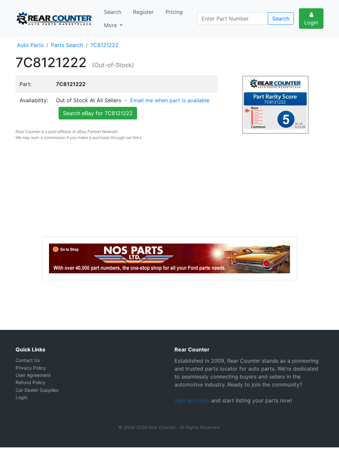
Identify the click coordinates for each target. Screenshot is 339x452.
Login (311, 22)
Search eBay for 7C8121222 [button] (98, 113)
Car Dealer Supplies (37, 390)
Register (143, 12)
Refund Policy (30, 382)
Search (112, 12)
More (111, 25)
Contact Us (28, 360)
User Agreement (33, 375)
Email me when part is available (170, 100)
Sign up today (192, 400)
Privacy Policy (31, 368)
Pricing (174, 12)
